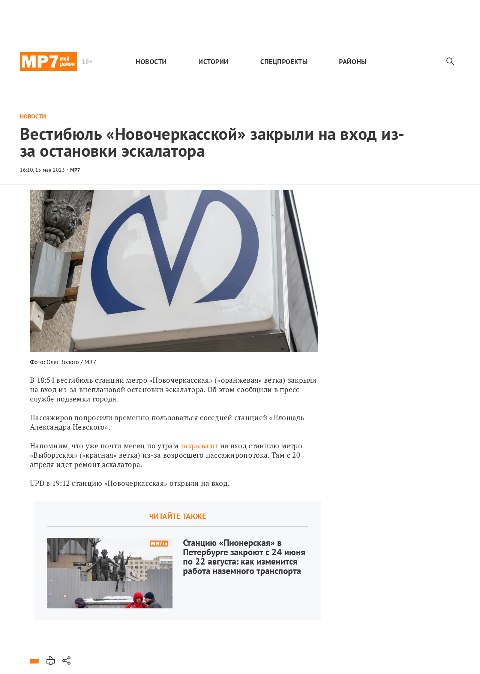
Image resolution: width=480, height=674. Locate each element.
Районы (352, 61)
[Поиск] (450, 61)
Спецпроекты (284, 61)
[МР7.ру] (48, 61)
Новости (151, 61)
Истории (213, 61)
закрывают (199, 445)
